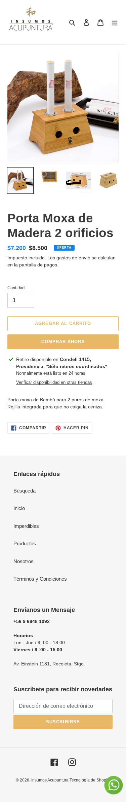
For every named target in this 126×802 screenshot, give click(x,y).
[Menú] (115, 22)
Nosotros (23, 561)
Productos (24, 543)
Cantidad (16, 287)
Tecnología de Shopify (90, 780)
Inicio (19, 508)
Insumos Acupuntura (50, 780)
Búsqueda (24, 491)
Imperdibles (26, 526)
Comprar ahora (63, 341)
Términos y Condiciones (40, 579)
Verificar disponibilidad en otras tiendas (54, 382)
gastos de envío (73, 257)
